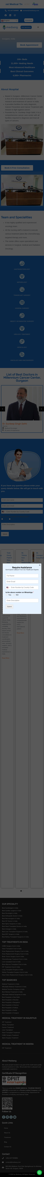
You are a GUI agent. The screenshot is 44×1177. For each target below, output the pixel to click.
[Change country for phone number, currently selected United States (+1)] (8, 587)
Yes (9, 595)
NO (17, 595)
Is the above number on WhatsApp (20, 592)
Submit (9, 606)
